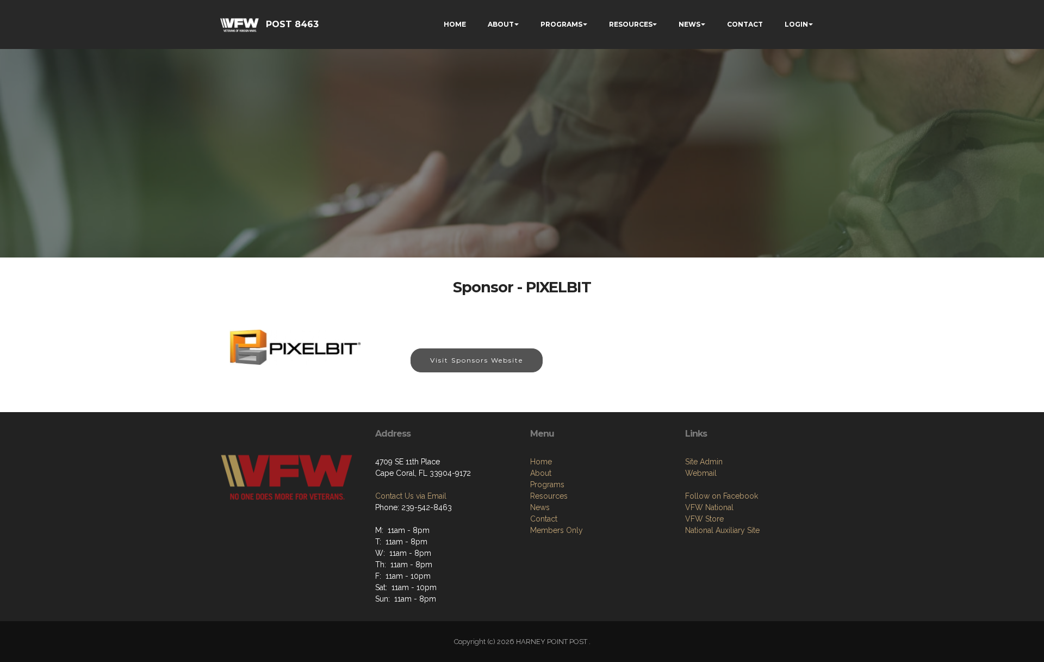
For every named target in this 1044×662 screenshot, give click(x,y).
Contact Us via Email (410, 496)
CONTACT (745, 24)
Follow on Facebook (721, 496)
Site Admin (704, 461)
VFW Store (704, 518)
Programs (547, 484)
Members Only (556, 530)
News (540, 507)
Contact (543, 518)
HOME (455, 24)
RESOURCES (630, 24)
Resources (549, 496)
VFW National (709, 507)
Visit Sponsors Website (476, 360)
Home (541, 461)
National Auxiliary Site (722, 530)
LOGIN (796, 24)
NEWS (689, 24)
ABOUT (501, 24)
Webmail (701, 473)
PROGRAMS (561, 24)
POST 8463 (292, 24)
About (540, 473)
